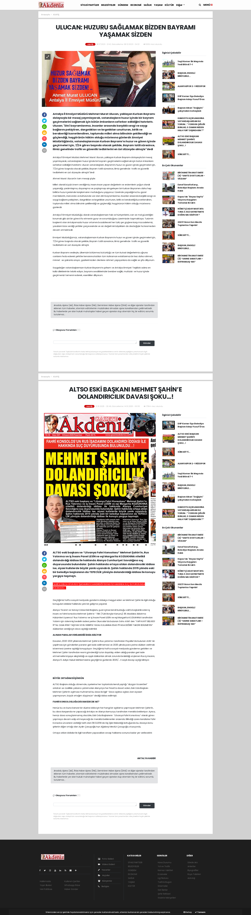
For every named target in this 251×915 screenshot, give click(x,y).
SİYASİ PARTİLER (89, 5)
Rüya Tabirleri (194, 874)
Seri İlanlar (163, 889)
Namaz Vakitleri (165, 870)
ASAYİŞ (56, 14)
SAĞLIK (148, 5)
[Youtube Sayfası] (56, 870)
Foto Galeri (108, 858)
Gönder (147, 343)
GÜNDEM (123, 5)
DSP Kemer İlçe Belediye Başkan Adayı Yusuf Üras (191, 98)
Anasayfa (45, 14)
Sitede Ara (193, 862)
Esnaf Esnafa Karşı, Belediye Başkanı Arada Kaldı (191, 187)
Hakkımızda (45, 881)
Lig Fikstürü (163, 878)
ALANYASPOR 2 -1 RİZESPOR (191, 86)
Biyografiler (193, 870)
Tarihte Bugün (165, 882)
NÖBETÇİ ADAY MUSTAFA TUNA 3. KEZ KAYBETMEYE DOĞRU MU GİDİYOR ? (191, 211)
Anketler (192, 866)
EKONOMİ (135, 5)
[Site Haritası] (72, 870)
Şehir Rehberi (164, 893)
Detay (188, 912)
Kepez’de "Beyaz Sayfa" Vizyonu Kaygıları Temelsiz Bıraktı (191, 199)
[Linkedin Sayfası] (61, 870)
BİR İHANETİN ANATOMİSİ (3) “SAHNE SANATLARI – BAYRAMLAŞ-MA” (190, 258)
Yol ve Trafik (164, 866)
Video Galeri (108, 864)
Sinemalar (163, 886)
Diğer (179, 5)
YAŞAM (158, 5)
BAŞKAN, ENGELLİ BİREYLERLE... (186, 75)
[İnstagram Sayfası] (51, 870)
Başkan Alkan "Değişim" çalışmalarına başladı (191, 109)
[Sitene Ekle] (77, 870)
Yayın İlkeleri (46, 885)
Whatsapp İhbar (72, 885)
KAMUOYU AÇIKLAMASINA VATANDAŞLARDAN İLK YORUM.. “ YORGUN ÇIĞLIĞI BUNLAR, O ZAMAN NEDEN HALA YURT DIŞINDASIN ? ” (191, 124)
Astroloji (191, 878)
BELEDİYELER (108, 5)
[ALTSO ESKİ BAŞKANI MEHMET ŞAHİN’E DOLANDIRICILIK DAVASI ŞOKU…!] (99, 478)
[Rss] (67, 870)
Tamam (201, 912)
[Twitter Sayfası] (46, 870)
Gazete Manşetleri (167, 897)
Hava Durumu (164, 862)
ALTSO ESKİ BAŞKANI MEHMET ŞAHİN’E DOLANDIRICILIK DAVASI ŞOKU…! (190, 141)
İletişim (105, 886)
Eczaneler (162, 874)
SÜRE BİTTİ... (184, 154)
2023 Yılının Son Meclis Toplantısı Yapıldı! (190, 224)
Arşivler (106, 875)
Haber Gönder (71, 889)
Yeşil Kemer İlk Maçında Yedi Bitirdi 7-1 (190, 63)
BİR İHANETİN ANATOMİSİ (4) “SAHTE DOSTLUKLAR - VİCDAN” (191, 175)
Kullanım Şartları (72, 881)
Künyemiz (107, 880)
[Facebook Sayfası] (41, 870)
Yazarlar (105, 869)
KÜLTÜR (169, 5)
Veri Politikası (46, 889)
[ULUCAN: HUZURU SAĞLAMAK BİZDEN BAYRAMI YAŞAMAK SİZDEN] (99, 78)
